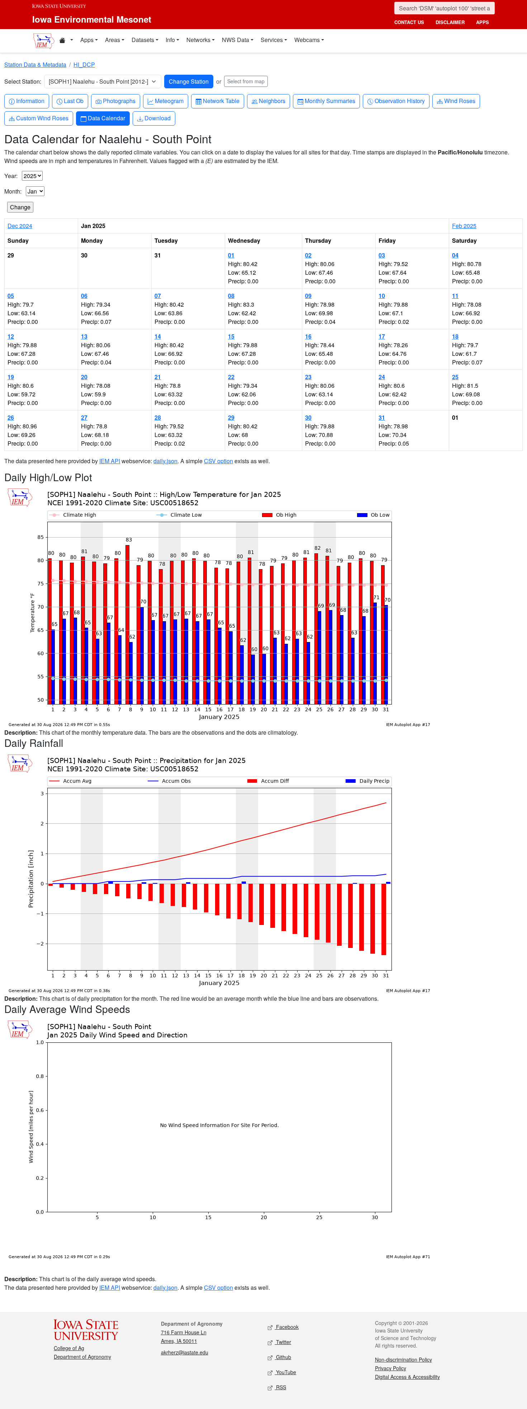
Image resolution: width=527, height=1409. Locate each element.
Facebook (287, 1326)
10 (382, 296)
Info (170, 40)
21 (158, 377)
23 (308, 377)
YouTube (285, 1372)
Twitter (283, 1341)
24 (382, 377)
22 (231, 377)
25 (455, 377)
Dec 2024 (20, 226)
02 (308, 255)
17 (382, 336)
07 (158, 296)
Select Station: (22, 81)
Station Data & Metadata (35, 64)
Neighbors (271, 100)
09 (308, 296)
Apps (87, 40)
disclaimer (450, 22)
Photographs (119, 100)
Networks (198, 40)
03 (382, 255)
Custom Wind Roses (42, 117)
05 (11, 296)
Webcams (307, 40)
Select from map (246, 81)
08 (231, 296)
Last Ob (73, 100)
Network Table (221, 100)
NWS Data (235, 40)
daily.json (165, 461)
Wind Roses (459, 100)
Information (30, 100)
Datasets (143, 40)
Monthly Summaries (329, 100)
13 (84, 336)
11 (455, 296)
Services (272, 40)
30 (308, 417)
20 (84, 377)
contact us (409, 22)
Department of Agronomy (82, 1356)
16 (308, 336)
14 (158, 336)
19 (11, 377)
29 (231, 417)
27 (84, 417)
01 (231, 255)
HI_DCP (84, 64)
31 (382, 417)
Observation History (399, 100)
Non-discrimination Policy (403, 1359)
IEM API (109, 461)
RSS (280, 1387)
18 (455, 336)
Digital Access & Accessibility (407, 1376)
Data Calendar (106, 117)
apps (482, 22)
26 (11, 417)
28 (158, 417)
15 (231, 336)
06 (84, 296)
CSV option (218, 461)
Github (283, 1357)
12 (11, 336)
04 (455, 255)
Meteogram (169, 100)
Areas (112, 40)
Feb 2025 (464, 226)
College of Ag (69, 1348)
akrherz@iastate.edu (184, 1352)
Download (157, 117)
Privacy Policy (390, 1368)
